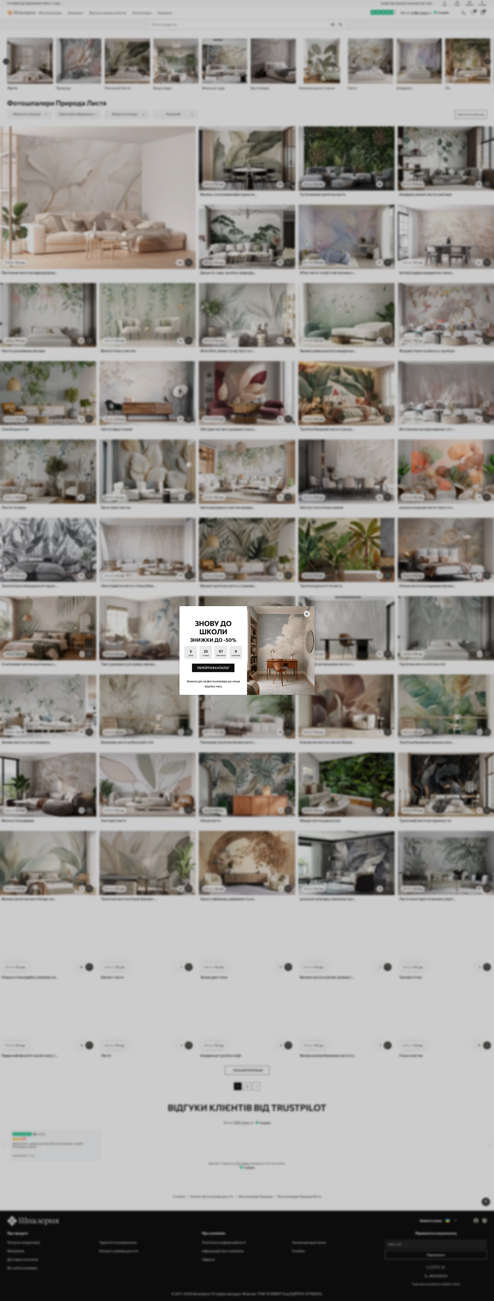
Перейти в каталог (213, 668)
